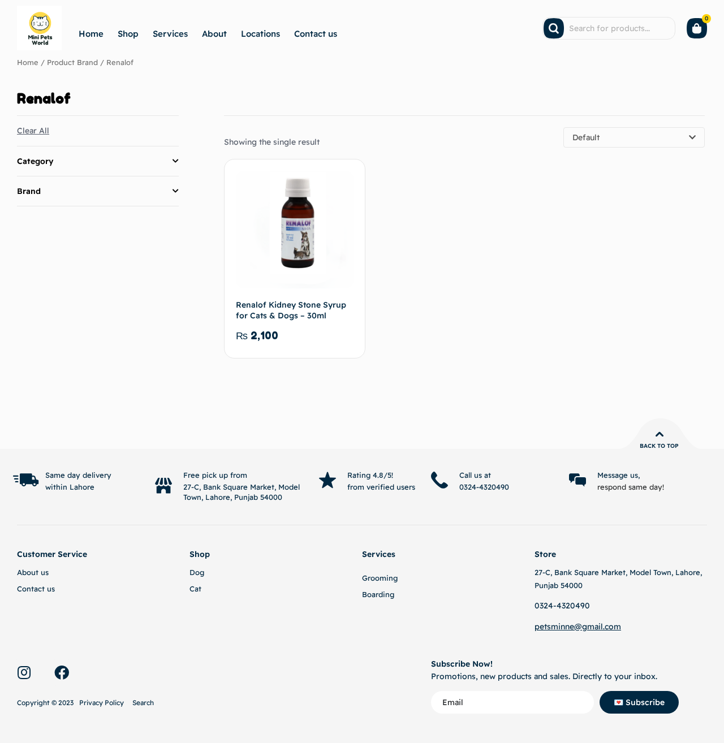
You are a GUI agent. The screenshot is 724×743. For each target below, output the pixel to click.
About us (33, 572)
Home (91, 33)
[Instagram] (23, 672)
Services (170, 33)
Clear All (33, 131)
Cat (195, 588)
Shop (128, 33)
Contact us (315, 33)
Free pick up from (215, 475)
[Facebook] (61, 672)
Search (143, 702)
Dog (196, 572)
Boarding (378, 594)
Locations (260, 33)
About (214, 33)
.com (612, 626)
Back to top (659, 446)
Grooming (380, 577)
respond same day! (630, 486)
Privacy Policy (101, 702)
